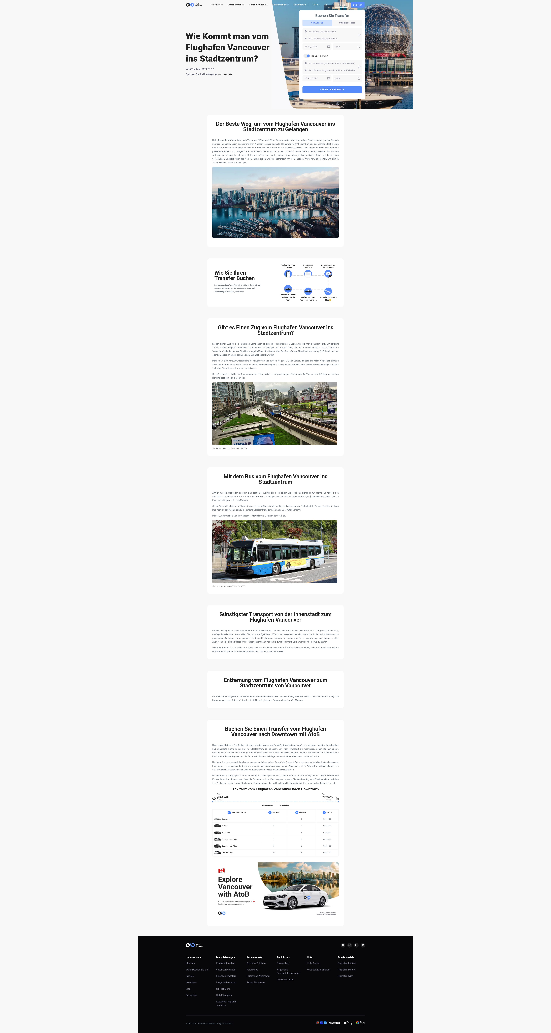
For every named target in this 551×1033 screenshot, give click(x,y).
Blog (188, 989)
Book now (357, 5)
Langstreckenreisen (226, 982)
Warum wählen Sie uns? (197, 969)
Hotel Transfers (224, 995)
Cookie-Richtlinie (285, 979)
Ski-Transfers (223, 989)
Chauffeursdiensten (226, 969)
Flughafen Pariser (346, 969)
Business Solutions (256, 963)
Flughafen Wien (345, 976)
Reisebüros (252, 969)
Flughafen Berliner (347, 963)
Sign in (341, 5)
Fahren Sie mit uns (256, 982)
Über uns (190, 963)
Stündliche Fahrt (347, 23)
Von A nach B (317, 23)
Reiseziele (191, 995)
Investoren (191, 982)
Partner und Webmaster (258, 976)
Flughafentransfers (225, 963)
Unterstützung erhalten (318, 969)
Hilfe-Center (313, 963)
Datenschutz (283, 963)
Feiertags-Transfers (226, 976)
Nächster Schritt (332, 89)
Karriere (190, 976)
